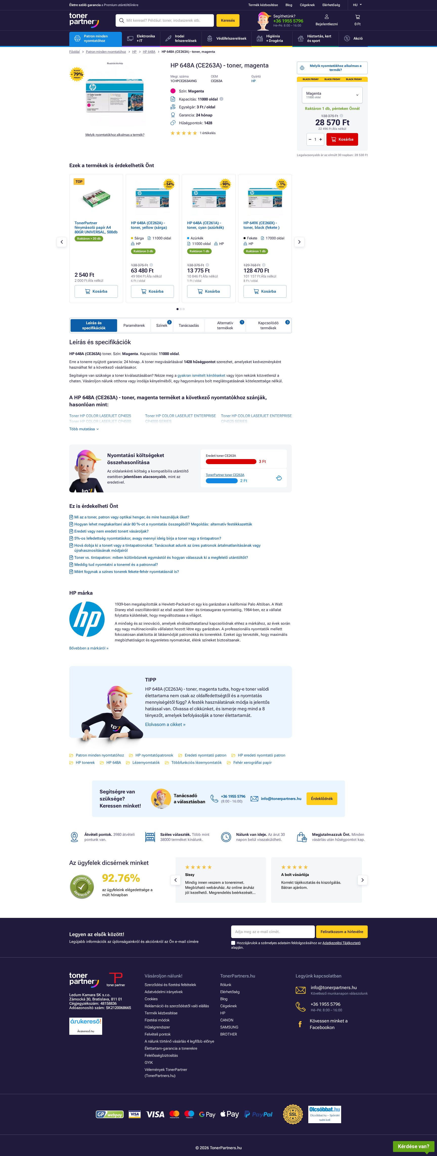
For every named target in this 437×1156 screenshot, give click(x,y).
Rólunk (225, 985)
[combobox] (332, 95)
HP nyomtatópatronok (154, 755)
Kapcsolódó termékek (268, 325)
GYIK (149, 1062)
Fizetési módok (157, 1020)
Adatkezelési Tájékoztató (341, 943)
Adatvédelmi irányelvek (164, 992)
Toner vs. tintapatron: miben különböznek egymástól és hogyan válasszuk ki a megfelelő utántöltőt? (161, 557)
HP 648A (149, 52)
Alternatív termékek (225, 325)
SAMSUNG (229, 1027)
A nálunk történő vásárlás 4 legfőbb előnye (179, 1041)
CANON (226, 1020)
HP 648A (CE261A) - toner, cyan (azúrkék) (205, 225)
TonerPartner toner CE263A (225, 475)
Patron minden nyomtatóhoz (106, 52)
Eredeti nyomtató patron (205, 755)
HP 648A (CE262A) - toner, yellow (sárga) (149, 225)
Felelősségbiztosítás (161, 1055)
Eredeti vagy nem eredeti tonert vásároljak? (111, 531)
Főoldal (74, 52)
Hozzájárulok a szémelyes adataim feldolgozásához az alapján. (296, 945)
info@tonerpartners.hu (281, 798)
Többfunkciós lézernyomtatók (196, 762)
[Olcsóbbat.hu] (325, 1109)
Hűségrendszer (157, 1027)
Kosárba (346, 139)
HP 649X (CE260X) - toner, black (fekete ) (261, 225)
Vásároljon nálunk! (164, 975)
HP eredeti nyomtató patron (261, 755)
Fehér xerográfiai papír (252, 762)
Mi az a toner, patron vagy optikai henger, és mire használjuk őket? (131, 517)
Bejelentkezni (327, 24)
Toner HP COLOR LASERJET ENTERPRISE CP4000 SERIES (180, 419)
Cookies (151, 999)
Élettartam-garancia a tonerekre (171, 1048)
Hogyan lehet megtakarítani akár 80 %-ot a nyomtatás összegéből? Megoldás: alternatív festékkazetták (163, 524)
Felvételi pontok (157, 1034)
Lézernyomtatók (146, 762)
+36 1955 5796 (288, 20)
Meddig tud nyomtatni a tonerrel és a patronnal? (116, 564)
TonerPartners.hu (237, 975)
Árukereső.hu (85, 1031)
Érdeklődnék (322, 798)
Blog (289, 5)
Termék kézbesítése (263, 5)
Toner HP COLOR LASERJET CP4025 (100, 416)
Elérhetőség (331, 5)
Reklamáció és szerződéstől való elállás (177, 1006)
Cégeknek (307, 5)
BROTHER (228, 1034)
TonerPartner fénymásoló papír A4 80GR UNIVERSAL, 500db (96, 227)
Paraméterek (134, 325)
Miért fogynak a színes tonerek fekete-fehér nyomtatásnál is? (126, 571)
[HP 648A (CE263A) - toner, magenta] (114, 124)
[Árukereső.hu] (86, 1024)
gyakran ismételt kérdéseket (201, 375)
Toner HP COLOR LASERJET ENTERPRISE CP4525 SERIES (256, 419)
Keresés (228, 20)
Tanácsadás (189, 325)
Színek (161, 325)
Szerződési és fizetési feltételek (170, 985)
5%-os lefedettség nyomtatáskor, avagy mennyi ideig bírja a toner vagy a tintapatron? (147, 538)
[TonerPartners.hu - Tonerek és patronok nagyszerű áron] (84, 20)
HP (134, 52)
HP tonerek (85, 762)
